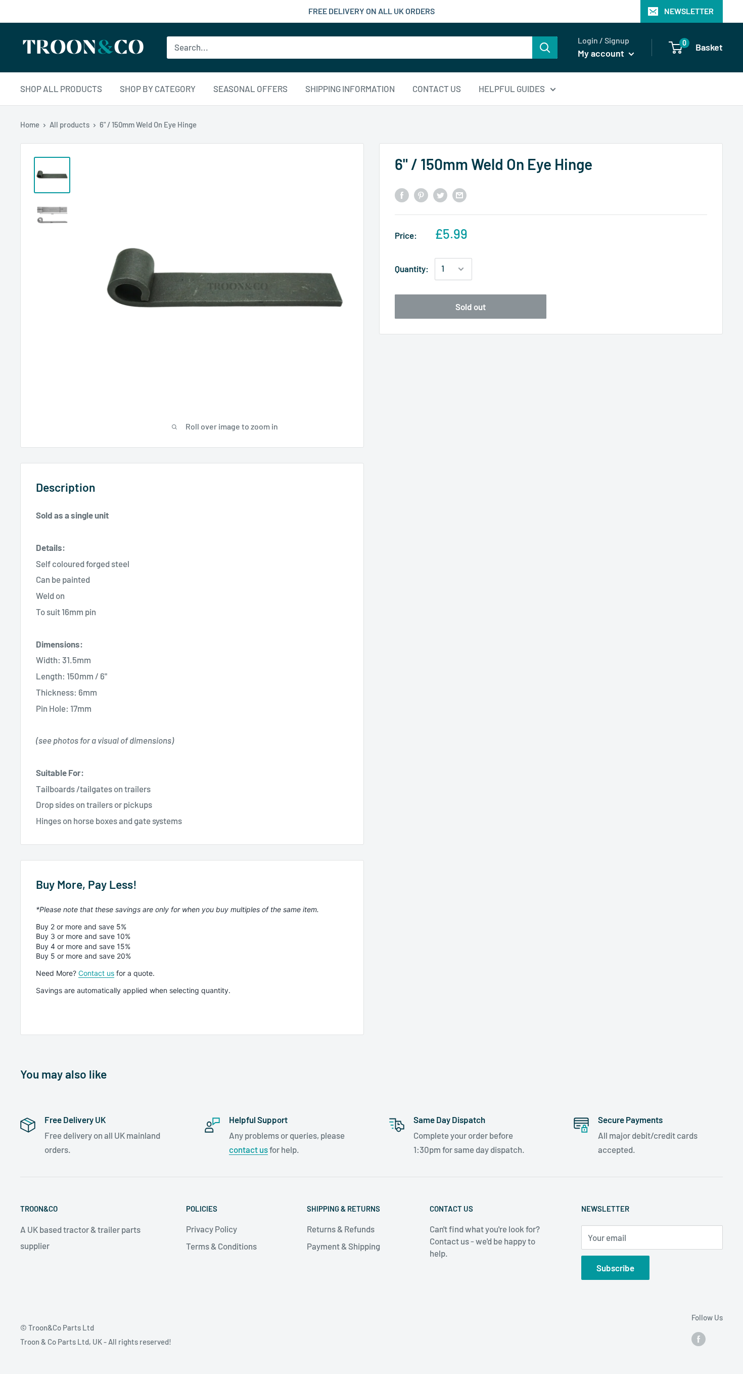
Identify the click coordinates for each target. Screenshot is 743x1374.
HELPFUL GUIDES (512, 88)
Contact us (96, 973)
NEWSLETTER (689, 11)
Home (29, 124)
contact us (248, 1149)
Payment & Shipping (343, 1246)
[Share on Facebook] (402, 194)
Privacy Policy (211, 1229)
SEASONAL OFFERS (250, 88)
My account (602, 53)
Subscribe (615, 1268)
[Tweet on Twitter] (440, 194)
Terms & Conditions (221, 1246)
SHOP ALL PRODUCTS (61, 88)
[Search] (545, 47)
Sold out (470, 307)
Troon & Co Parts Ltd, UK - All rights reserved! (95, 1341)
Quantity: (412, 269)
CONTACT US (436, 88)
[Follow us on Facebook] (698, 1338)
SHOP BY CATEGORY (158, 88)
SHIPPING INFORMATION (350, 88)
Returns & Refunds (341, 1229)
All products (69, 124)
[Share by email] (459, 194)
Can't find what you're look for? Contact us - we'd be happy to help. (485, 1241)
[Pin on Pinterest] (421, 194)
